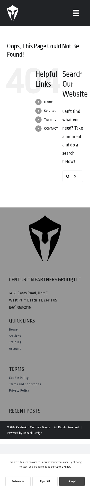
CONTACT (51, 129)
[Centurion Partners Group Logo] (12, 7)
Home (48, 102)
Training (50, 120)
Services (50, 111)
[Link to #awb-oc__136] (76, 13)
